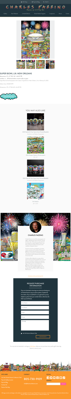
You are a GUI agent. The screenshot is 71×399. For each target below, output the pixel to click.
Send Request (43, 336)
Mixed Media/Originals (39, 13)
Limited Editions (26, 13)
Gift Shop (24, 2)
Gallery (5, 13)
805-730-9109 (33, 379)
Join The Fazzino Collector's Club (30, 333)
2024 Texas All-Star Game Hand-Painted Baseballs (35, 178)
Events (67, 13)
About (60, 13)
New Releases (14, 13)
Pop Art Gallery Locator (7, 380)
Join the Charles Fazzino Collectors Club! (11, 377)
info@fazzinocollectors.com (31, 384)
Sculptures (52, 13)
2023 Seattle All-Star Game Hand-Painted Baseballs (35, 132)
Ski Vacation (35, 201)
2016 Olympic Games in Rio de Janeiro (35, 155)
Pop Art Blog (36, 2)
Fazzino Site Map (5, 387)
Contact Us (4, 385)
